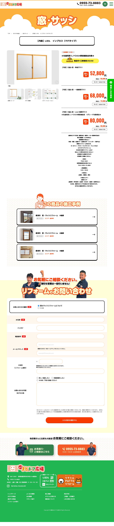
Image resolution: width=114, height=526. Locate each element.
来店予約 (66, 494)
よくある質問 (30, 494)
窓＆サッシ (25, 33)
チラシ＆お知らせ (50, 496)
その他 (42, 308)
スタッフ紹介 (30, 499)
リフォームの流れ (13, 501)
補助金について (50, 499)
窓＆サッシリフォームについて (51, 305)
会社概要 (29, 496)
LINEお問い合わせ (69, 499)
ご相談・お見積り (69, 496)
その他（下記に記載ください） (48, 380)
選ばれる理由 (12, 499)
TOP (9, 33)
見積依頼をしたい (58, 378)
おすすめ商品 (16, 33)
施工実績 (48, 494)
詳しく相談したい (44, 378)
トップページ (12, 494)
